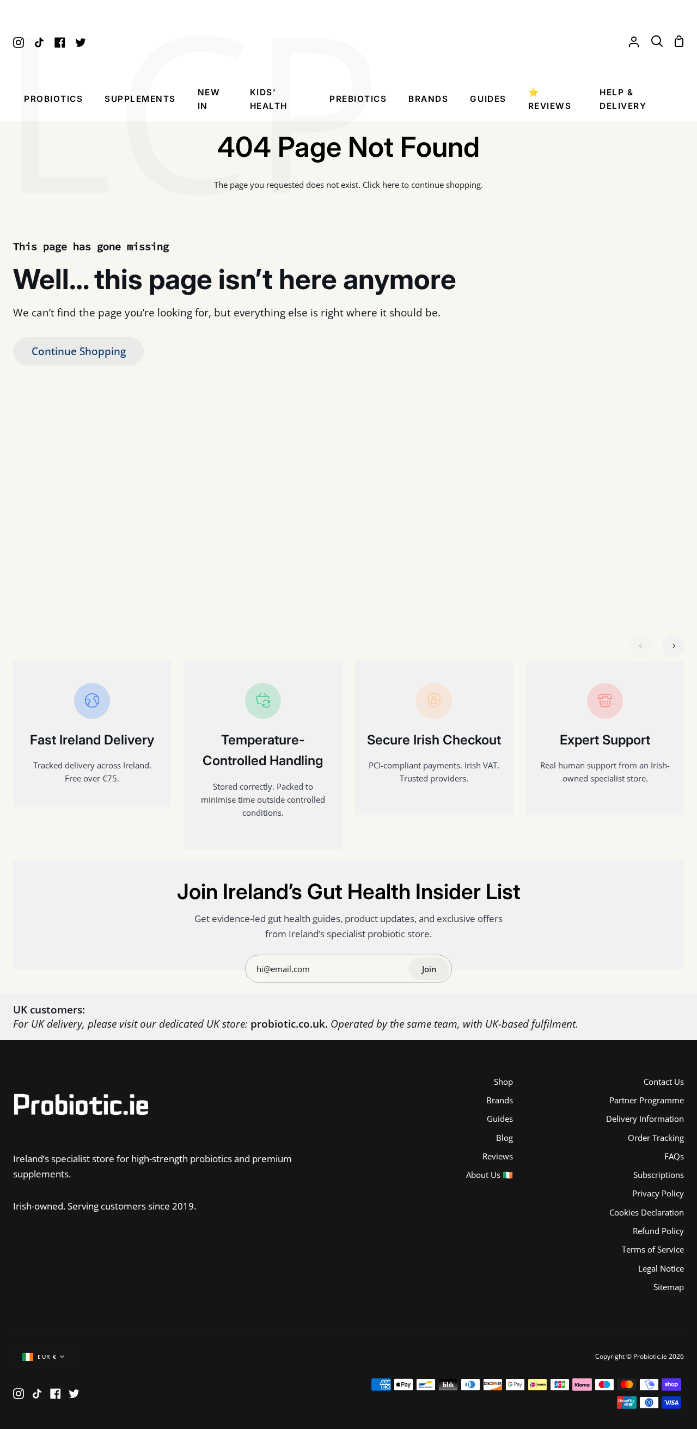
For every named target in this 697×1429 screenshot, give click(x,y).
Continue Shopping (79, 351)
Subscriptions (658, 1174)
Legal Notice (661, 1268)
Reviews (497, 1156)
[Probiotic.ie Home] (348, 41)
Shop (503, 1081)
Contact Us (664, 1081)
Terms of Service (653, 1249)
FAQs (674, 1156)
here (390, 184)
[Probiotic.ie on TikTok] (37, 1393)
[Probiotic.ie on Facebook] (55, 1393)
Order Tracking (656, 1137)
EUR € (47, 1356)
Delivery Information (645, 1118)
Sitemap (668, 1286)
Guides (500, 1118)
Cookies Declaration (646, 1212)
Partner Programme (646, 1100)
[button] (53, 102)
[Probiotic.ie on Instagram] (18, 1393)
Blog (504, 1137)
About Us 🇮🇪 (489, 1174)
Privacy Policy (658, 1193)
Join (429, 968)
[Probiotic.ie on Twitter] (74, 1393)
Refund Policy (658, 1230)
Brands (499, 1100)
